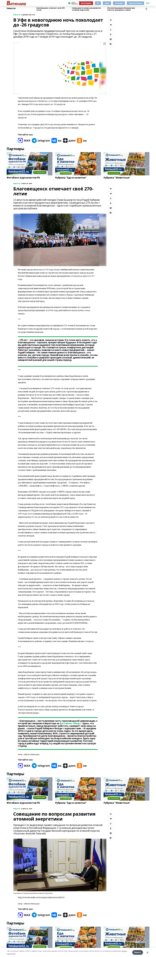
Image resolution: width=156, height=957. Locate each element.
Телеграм (119, 3)
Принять (137, 952)
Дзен (107, 3)
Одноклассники (135, 3)
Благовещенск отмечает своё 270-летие (50, 9)
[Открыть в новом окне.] (24, 140)
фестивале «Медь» (70, 723)
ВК (98, 3)
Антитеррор (86, 3)
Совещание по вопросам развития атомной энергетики (86, 9)
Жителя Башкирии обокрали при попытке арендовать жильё (121, 9)
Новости (11, 8)
